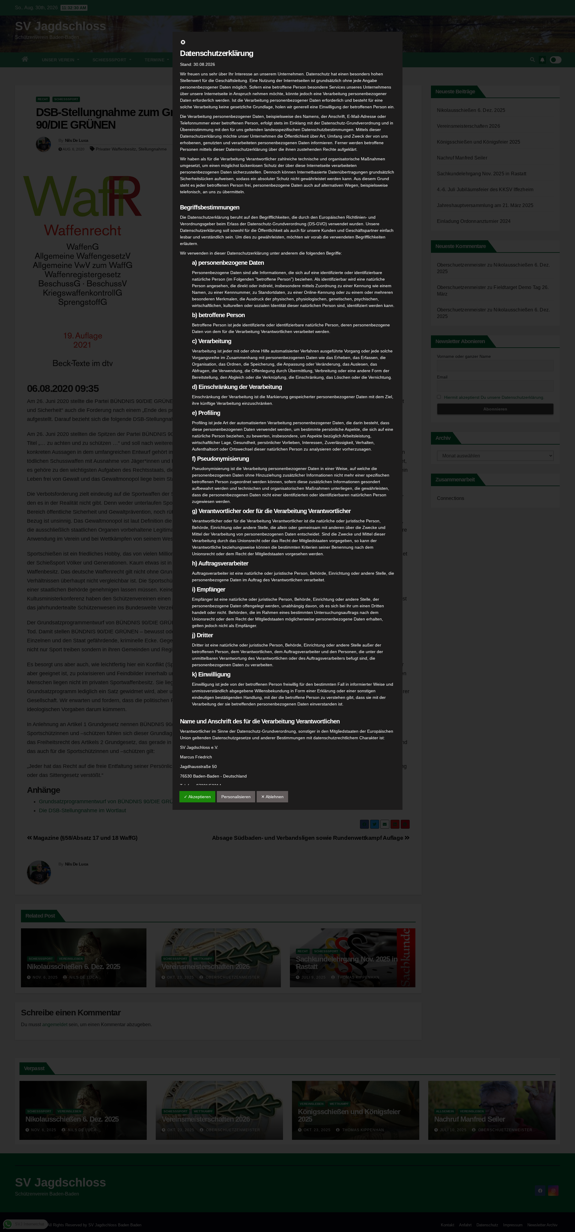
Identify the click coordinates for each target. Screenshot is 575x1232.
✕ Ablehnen (272, 796)
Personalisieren (236, 796)
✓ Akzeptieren (197, 796)
